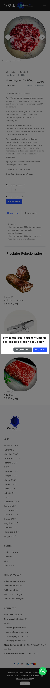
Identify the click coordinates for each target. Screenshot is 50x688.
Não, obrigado (22, 349)
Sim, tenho (40, 349)
